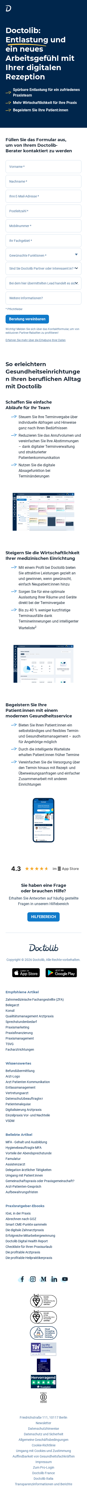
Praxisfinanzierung (19, 1033)
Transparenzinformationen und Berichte (43, 1484)
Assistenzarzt (15, 1164)
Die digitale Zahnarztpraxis (25, 1230)
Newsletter (43, 1423)
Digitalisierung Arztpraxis (24, 1110)
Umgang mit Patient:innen (24, 1175)
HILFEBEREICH (43, 917)
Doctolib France (43, 1473)
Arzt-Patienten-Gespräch (23, 1186)
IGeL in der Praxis (18, 1213)
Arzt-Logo (13, 1076)
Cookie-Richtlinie (43, 1445)
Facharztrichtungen (20, 1049)
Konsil (10, 1010)
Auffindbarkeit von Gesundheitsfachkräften (44, 1456)
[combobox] (43, 240)
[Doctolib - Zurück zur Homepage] (8, 8)
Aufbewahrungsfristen (22, 1192)
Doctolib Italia (43, 1478)
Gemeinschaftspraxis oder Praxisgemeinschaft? (40, 1181)
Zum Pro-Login (43, 1467)
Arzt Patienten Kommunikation (28, 1082)
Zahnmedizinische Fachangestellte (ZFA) (35, 999)
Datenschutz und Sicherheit (43, 1434)
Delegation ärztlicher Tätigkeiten (29, 1170)
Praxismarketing (17, 1027)
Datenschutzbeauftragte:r (24, 1098)
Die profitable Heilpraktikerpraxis (29, 1258)
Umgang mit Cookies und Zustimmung (43, 1451)
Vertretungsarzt (17, 1093)
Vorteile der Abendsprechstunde (29, 1153)
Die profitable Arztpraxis (23, 1252)
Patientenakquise (18, 1104)
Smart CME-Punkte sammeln (26, 1224)
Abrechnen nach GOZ (21, 1219)
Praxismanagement (20, 1038)
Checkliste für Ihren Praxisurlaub (29, 1247)
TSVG (10, 1044)
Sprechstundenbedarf (21, 1022)
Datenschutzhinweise (43, 1428)
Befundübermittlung (20, 1071)
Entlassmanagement (20, 1087)
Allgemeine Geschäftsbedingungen (43, 1440)
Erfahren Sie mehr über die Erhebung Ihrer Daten (36, 340)
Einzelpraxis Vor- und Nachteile (28, 1115)
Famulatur (13, 1159)
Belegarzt (12, 1005)
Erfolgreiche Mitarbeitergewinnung (30, 1235)
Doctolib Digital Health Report (27, 1241)
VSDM (10, 1121)
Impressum (43, 1462)
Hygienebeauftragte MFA (24, 1147)
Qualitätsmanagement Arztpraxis (30, 1016)
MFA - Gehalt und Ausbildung (26, 1142)
